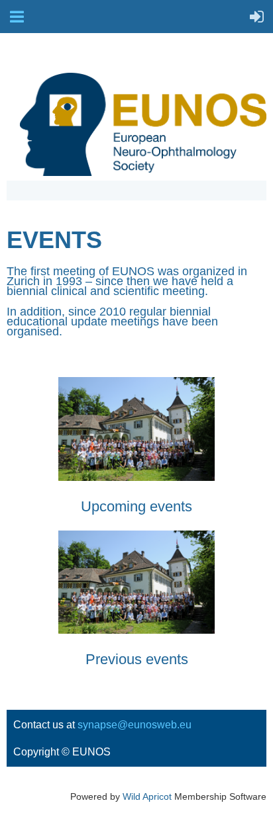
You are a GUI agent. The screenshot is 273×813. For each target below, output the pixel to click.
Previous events (136, 659)
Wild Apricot (147, 796)
